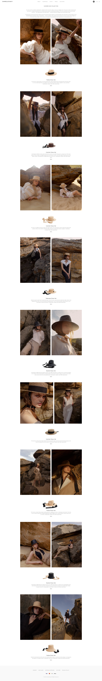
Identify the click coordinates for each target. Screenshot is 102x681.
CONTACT (35, 670)
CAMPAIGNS (45, 1)
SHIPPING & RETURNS (49, 670)
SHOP (51, 1)
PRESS (56, 1)
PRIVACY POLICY (65, 670)
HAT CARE (58, 670)
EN (97, 1)
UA (99, 1)
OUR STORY (62, 1)
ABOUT (39, 1)
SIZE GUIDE (40, 670)
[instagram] (94, 1)
